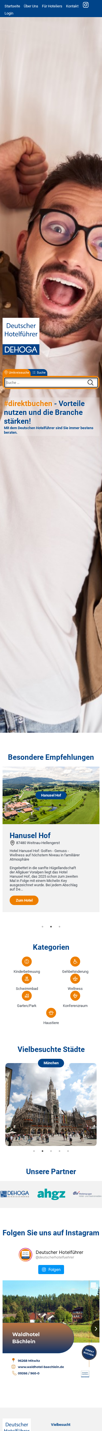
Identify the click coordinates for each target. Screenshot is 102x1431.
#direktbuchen (28, 403)
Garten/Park (27, 1006)
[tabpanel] (51, 839)
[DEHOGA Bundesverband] (17, 1194)
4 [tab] (59, 1151)
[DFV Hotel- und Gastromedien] (84, 1194)
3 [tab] (59, 927)
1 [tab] (42, 927)
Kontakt (72, 6)
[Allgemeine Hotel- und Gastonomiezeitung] (51, 1194)
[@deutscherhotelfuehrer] (25, 1254)
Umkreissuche (19, 372)
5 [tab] (68, 1151)
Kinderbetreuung (27, 971)
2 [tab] (51, 927)
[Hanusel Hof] (51, 823)
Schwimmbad (27, 988)
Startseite (12, 6)
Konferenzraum (75, 1006)
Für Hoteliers (52, 6)
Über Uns (31, 6)
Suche (41, 372)
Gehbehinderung (75, 971)
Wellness (75, 988)
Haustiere (51, 1023)
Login (9, 13)
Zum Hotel (24, 900)
